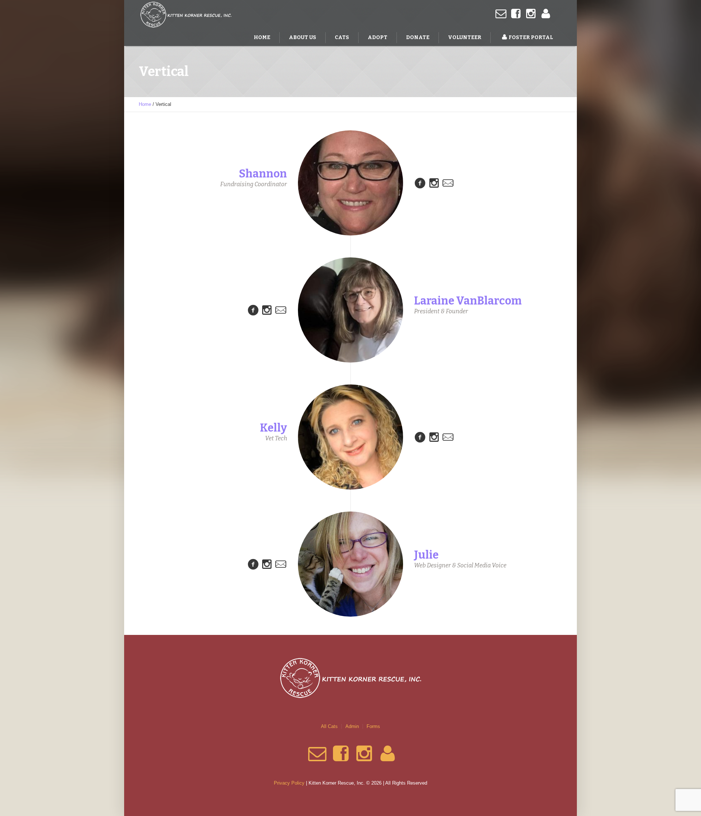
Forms (373, 726)
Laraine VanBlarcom (468, 300)
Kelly (273, 427)
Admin (352, 726)
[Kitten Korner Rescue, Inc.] (350, 678)
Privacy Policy (289, 783)
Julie (426, 555)
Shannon (263, 173)
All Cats (329, 726)
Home (145, 104)
